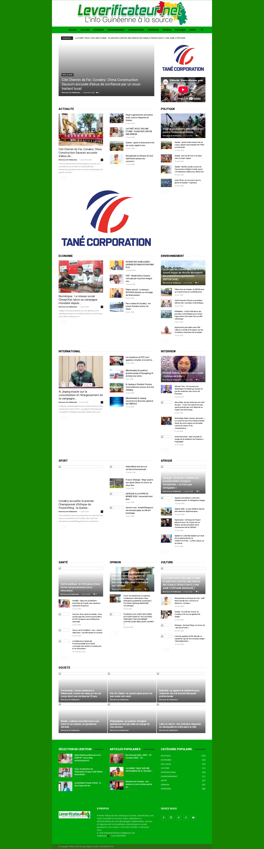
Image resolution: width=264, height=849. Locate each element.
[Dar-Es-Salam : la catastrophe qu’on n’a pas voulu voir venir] (132, 687)
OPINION (167, 29)
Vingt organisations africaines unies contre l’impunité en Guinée (139, 117)
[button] (202, 30)
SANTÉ (192, 29)
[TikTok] (186, 817)
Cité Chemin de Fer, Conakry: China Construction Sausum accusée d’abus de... (80, 153)
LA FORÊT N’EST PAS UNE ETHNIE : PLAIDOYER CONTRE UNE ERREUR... (139, 131)
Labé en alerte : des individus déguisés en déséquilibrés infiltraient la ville (180, 725)
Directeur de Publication (71, 92)
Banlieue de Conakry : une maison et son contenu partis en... (139, 784)
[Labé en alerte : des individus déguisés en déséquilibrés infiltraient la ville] (181, 718)
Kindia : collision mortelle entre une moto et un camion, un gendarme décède (80, 724)
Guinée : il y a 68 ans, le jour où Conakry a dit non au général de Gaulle (187, 614)
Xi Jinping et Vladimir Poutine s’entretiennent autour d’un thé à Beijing (140, 387)
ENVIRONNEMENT (116, 29)
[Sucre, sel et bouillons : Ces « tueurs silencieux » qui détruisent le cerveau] (64, 633)
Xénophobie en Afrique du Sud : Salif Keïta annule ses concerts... (140, 158)
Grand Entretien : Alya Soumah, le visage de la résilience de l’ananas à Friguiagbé (189, 439)
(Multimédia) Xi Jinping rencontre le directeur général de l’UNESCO (139, 401)
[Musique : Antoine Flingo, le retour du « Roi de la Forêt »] (166, 628)
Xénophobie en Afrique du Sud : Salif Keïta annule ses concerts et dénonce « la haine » (190, 600)
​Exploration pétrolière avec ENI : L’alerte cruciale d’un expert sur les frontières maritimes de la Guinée (189, 329)
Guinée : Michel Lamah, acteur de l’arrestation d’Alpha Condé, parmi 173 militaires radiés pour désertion (189, 169)
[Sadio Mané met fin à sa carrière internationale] (116, 470)
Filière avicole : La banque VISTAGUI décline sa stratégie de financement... (139, 292)
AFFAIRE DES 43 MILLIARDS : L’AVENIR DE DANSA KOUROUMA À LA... (140, 264)
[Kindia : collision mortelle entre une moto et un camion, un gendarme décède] (83, 718)
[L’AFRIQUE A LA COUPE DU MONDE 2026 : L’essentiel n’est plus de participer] (116, 497)
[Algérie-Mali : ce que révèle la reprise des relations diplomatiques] (166, 511)
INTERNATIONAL (136, 29)
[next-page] (64, 178)
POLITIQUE (180, 29)
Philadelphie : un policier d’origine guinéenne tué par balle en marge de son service (130, 724)
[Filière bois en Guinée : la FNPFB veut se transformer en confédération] (166, 292)
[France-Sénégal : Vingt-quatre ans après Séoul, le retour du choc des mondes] (116, 483)
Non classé (68, 75)
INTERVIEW (153, 29)
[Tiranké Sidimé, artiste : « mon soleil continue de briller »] (183, 369)
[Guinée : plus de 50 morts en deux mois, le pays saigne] (166, 158)
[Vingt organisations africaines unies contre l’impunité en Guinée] (116, 118)
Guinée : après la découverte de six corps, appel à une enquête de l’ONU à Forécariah (189, 144)
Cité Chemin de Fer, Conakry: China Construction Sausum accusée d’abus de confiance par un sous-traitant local (101, 84)
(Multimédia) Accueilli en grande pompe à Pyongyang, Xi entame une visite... (139, 373)
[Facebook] (163, 817)
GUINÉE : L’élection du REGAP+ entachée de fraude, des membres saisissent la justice (86, 603)
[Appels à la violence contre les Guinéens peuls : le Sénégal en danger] (166, 500)
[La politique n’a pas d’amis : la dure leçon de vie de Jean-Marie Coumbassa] (65, 786)
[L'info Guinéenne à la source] (132, 13)
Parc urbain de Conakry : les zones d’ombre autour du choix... (138, 306)
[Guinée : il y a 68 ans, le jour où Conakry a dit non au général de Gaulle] (166, 614)
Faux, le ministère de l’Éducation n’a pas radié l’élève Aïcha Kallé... (88, 772)
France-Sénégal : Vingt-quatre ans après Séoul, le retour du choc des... (139, 482)
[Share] (178, 817)
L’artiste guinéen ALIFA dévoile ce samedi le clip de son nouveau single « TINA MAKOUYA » (190, 638)
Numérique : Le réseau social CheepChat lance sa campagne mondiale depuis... (78, 300)
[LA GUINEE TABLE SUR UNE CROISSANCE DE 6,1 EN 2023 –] (116, 772)
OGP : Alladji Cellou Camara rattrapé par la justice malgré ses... (139, 278)
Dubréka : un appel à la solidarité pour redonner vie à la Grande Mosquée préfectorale (179, 693)
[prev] (197, 38)
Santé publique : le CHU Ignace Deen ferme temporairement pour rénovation (80, 587)
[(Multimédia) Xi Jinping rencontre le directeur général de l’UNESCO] (116, 401)
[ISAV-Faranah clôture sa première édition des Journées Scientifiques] (166, 303)
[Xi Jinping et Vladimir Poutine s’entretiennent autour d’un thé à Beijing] (116, 388)
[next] (201, 38)
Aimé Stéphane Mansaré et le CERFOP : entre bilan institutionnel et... (88, 758)
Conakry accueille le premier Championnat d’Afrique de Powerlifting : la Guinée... (76, 504)
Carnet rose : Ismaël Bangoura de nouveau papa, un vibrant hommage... (139, 510)
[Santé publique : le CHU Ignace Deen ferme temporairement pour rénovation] (81, 582)
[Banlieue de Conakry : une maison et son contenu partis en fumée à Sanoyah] (116, 785)
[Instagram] (171, 817)
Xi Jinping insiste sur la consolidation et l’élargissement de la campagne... (81, 395)
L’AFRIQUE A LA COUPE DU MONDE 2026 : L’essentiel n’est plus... (139, 496)
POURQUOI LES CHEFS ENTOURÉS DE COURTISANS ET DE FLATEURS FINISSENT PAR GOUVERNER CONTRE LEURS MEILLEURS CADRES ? (138, 619)
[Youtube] (193, 817)
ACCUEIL (73, 29)
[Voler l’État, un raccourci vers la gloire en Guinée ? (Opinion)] (166, 183)
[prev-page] (60, 178)
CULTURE (85, 29)
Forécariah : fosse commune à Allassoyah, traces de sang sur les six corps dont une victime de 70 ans (81, 693)
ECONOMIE (98, 29)
